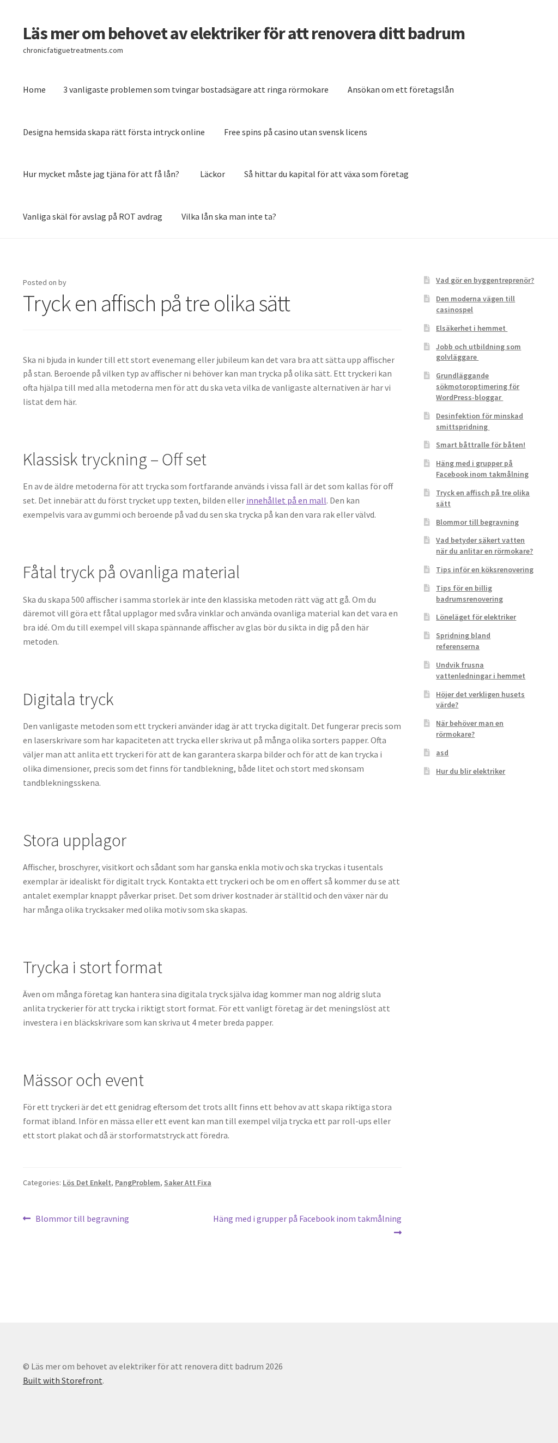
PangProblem (137, 1182)
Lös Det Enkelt (87, 1182)
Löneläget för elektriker (476, 617)
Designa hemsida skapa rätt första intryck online (114, 131)
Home (34, 89)
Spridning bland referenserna (463, 640)
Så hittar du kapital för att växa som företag (326, 173)
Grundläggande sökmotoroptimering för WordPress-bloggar (477, 386)
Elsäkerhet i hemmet (471, 328)
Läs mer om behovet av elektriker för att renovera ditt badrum (244, 33)
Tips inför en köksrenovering (484, 569)
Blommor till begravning (82, 1219)
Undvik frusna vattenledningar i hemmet (480, 670)
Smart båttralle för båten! (480, 445)
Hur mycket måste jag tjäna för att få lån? (102, 173)
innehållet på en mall (286, 500)
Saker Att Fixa (187, 1182)
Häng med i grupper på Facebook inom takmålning (307, 1225)
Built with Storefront (62, 1380)
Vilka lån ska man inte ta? (228, 216)
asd (442, 752)
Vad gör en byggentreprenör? (485, 280)
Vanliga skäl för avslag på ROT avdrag (92, 216)
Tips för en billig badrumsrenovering (469, 593)
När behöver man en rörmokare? (470, 728)
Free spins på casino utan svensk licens (295, 131)
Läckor (212, 173)
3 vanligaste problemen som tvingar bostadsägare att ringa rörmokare (196, 89)
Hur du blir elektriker (470, 771)
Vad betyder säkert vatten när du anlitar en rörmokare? (484, 545)
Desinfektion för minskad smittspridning (479, 421)
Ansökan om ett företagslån (401, 89)
